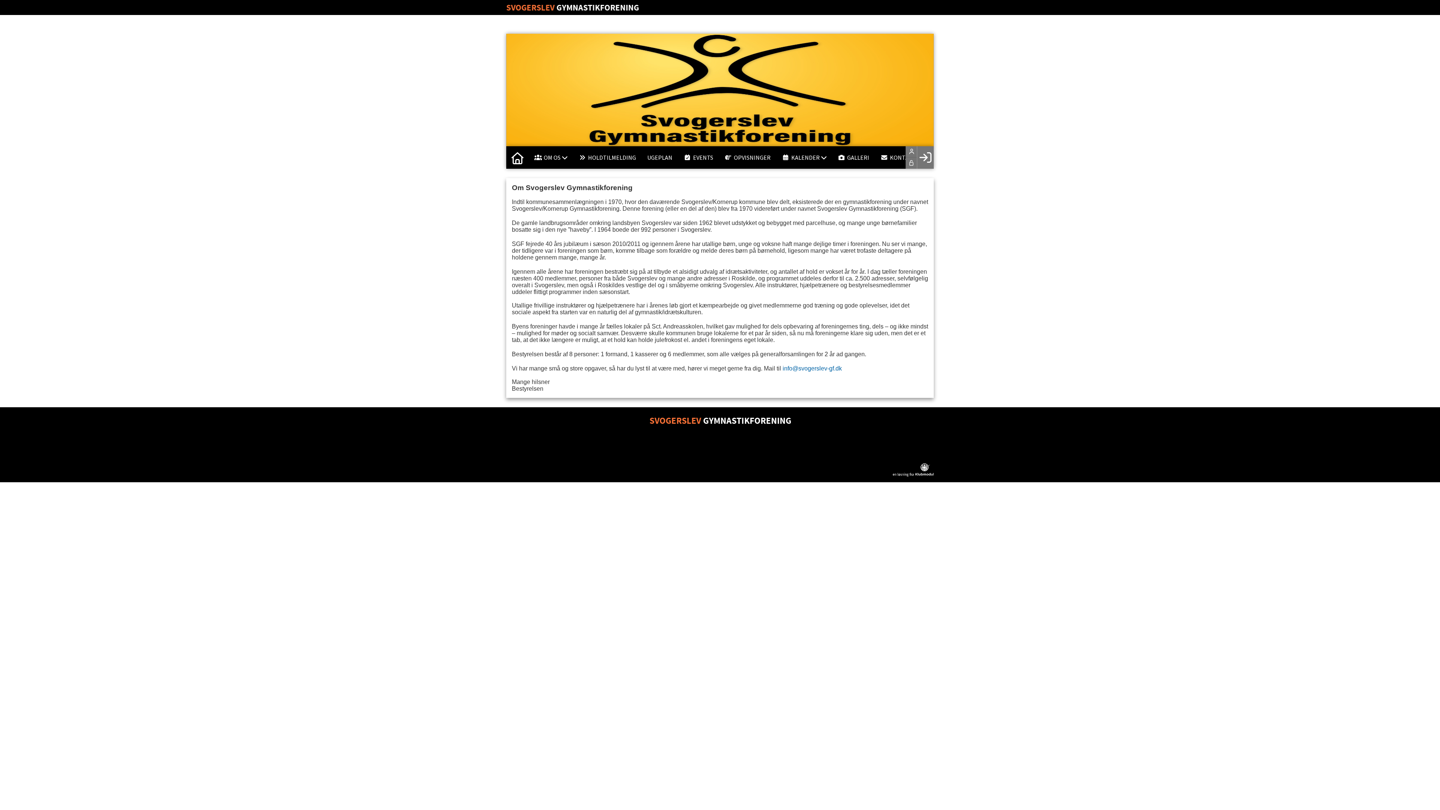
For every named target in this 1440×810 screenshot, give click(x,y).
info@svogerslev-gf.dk (812, 368)
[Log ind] (925, 157)
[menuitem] (517, 157)
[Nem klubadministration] (913, 474)
